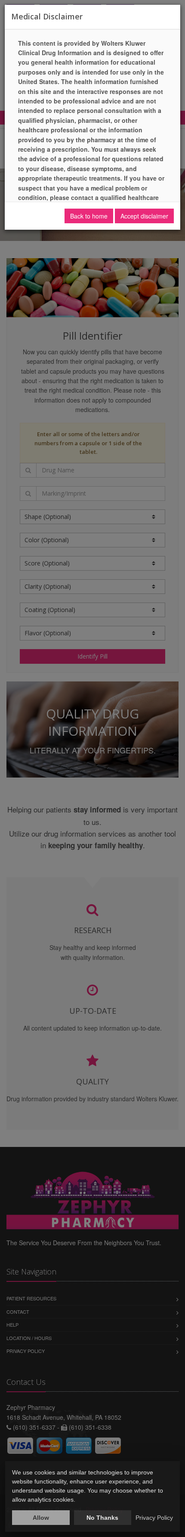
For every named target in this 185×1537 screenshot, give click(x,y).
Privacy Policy (154, 1517)
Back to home (89, 216)
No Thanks (102, 1517)
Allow (41, 1517)
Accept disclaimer (144, 216)
